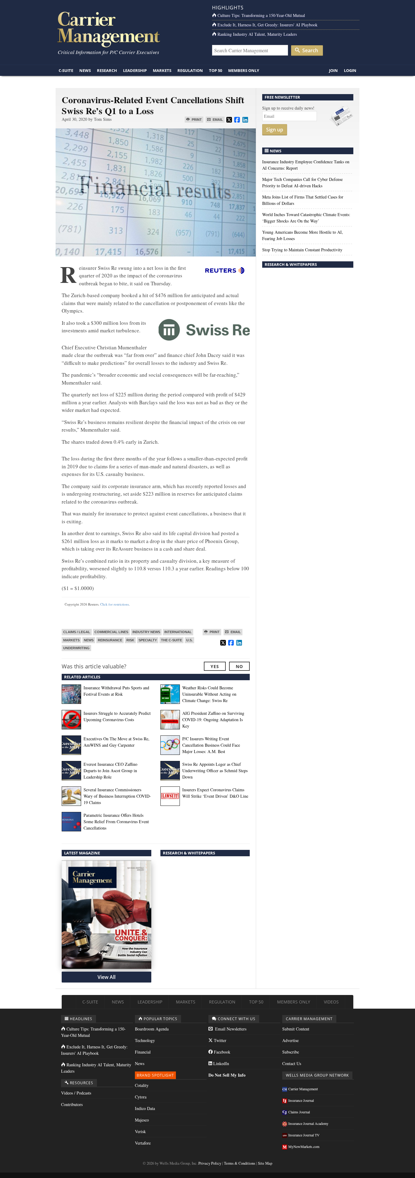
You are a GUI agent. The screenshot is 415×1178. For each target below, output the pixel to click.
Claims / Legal (76, 632)
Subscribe (290, 1052)
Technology (145, 1040)
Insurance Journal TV (304, 1134)
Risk (130, 640)
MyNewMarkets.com (303, 1146)
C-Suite (66, 70)
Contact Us (291, 1063)
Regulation (190, 70)
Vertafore (143, 1143)
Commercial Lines (111, 632)
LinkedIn (220, 1063)
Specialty (148, 640)
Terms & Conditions (239, 1163)
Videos (331, 1002)
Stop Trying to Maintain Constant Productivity (302, 250)
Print (196, 119)
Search (309, 50)
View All (106, 977)
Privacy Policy (209, 1163)
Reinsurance (110, 640)
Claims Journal (299, 1111)
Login (350, 70)
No (239, 666)
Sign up (274, 129)
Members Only (243, 70)
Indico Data (145, 1108)
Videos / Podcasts (76, 1093)
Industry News (146, 632)
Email (217, 119)
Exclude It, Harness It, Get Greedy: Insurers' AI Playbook (267, 25)
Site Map (265, 1163)
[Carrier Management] (129, 29)
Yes (215, 666)
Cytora (140, 1097)
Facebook (221, 1052)
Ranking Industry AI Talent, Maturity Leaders (257, 34)
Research (107, 70)
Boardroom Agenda (152, 1029)
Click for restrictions (114, 604)
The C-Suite (171, 640)
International (178, 632)
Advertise (290, 1040)
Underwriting (76, 648)
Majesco (142, 1120)
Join (333, 70)
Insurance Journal (301, 1100)
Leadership (135, 70)
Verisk (140, 1131)
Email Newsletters (230, 1029)
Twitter (219, 1040)
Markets (162, 70)
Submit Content (295, 1029)
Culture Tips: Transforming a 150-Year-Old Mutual (261, 15)
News (85, 70)
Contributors (72, 1104)
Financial (143, 1052)
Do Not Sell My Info (226, 1075)
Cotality (142, 1085)
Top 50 (215, 70)
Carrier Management (303, 1088)
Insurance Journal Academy (308, 1123)
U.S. (189, 640)
